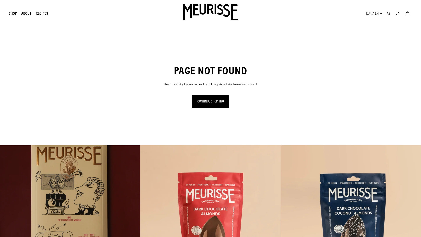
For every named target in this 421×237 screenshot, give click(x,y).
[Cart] (407, 13)
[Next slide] (133, 215)
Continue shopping (210, 101)
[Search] (388, 13)
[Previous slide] (6, 215)
